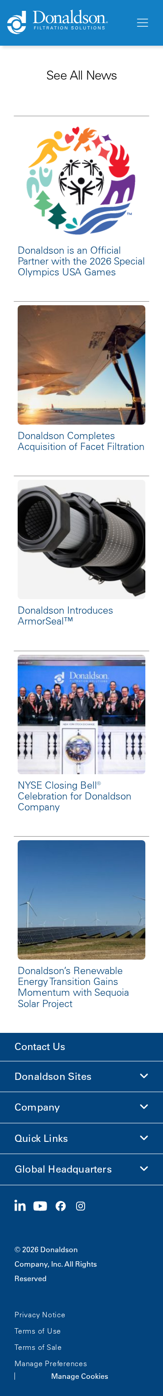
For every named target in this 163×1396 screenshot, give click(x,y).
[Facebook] (64, 1206)
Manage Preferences (50, 1363)
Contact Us (39, 1047)
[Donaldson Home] (67, 22)
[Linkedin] (23, 1206)
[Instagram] (84, 1206)
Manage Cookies (79, 1376)
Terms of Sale (38, 1347)
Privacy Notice (40, 1314)
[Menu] (142, 23)
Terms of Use (37, 1330)
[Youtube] (44, 1206)
